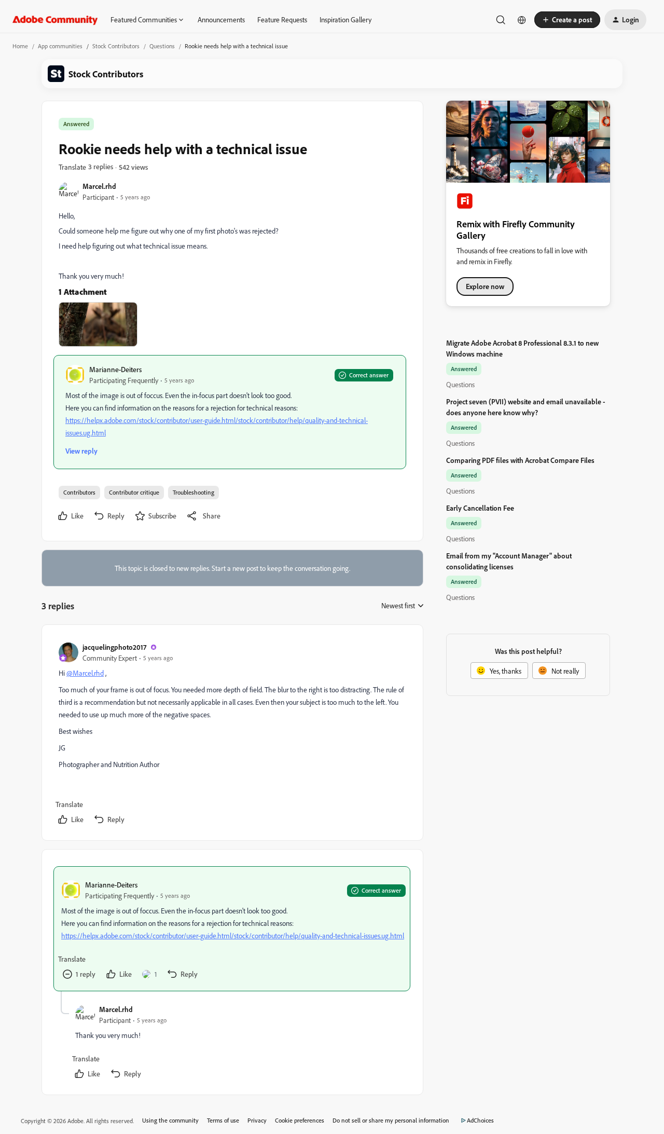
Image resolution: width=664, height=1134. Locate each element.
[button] (567, 19)
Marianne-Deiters (115, 369)
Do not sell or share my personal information (391, 1120)
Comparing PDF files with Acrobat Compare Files (520, 460)
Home (20, 46)
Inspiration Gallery (345, 19)
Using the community (170, 1120)
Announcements (221, 19)
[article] (231, 734)
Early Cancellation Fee (480, 507)
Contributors (79, 492)
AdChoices (480, 1120)
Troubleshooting (193, 492)
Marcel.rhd (99, 186)
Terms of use (223, 1120)
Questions (162, 46)
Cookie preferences (299, 1120)
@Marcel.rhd (85, 672)
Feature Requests (282, 19)
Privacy (257, 1120)
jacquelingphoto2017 (114, 647)
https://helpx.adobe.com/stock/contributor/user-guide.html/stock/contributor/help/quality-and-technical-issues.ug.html (232, 935)
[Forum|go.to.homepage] (55, 19)
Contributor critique (134, 492)
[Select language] (522, 19)
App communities (60, 46)
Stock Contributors (116, 46)
